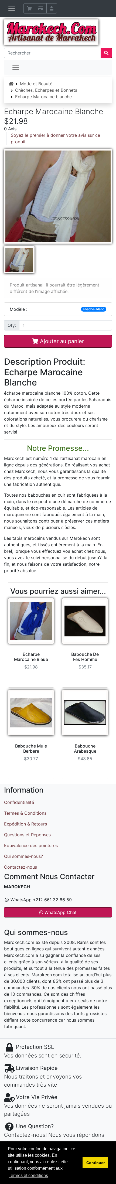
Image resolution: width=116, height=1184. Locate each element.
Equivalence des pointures (31, 845)
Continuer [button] (95, 1163)
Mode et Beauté (36, 83)
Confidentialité (19, 802)
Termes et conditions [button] (28, 1175)
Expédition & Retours (25, 824)
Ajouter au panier (61, 341)
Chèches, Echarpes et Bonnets (46, 90)
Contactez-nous (20, 867)
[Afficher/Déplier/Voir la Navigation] (11, 8)
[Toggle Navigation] (15, 67)
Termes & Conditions (25, 813)
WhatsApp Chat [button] (60, 912)
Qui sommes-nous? (23, 856)
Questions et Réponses (27, 834)
